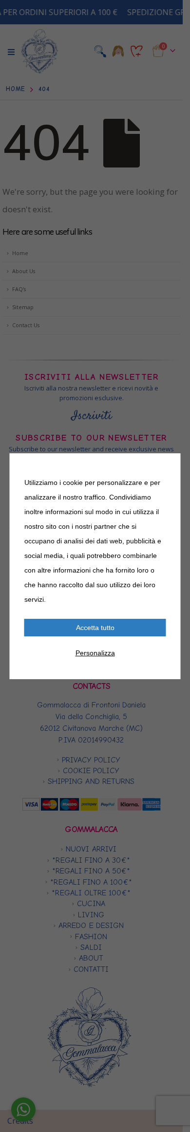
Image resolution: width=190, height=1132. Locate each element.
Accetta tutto (95, 627)
